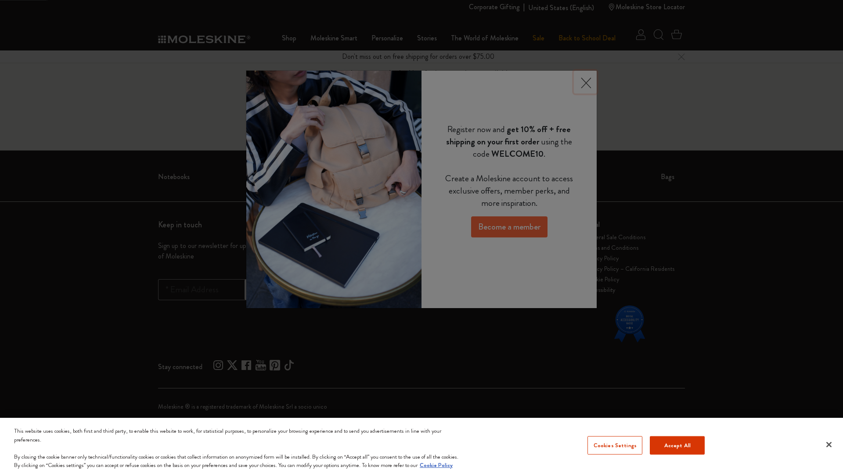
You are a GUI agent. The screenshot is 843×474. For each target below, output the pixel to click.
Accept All (677, 445)
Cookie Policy (436, 465)
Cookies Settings (615, 445)
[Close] (829, 444)
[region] (421, 446)
